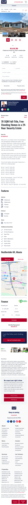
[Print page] (16, 40)
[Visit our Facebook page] (8, 421)
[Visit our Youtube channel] (20, 421)
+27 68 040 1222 (18, 2)
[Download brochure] (20, 40)
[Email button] (5, 109)
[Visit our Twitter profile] (11, 421)
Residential (6, 9)
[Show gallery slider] (8, 40)
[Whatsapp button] (8, 109)
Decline (15, 501)
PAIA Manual (14, 399)
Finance (14, 5)
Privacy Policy (22, 90)
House (9, 11)
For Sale (10, 9)
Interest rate (3, 311)
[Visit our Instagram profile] (17, 421)
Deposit (16, 305)
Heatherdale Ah (4, 11)
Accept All (23, 501)
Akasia (14, 9)
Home (2, 9)
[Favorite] (23, 10)
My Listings (24, 110)
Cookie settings (6, 501)
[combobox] (14, 45)
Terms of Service (6, 93)
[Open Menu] (26, 2)
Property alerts (21, 85)
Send (24, 97)
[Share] (26, 10)
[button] (1, 23)
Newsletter (7, 85)
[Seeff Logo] (4, 2)
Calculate (14, 320)
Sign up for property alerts (14, 340)
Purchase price (4, 305)
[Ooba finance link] (23, 301)
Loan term (16, 311)
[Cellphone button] (2, 109)
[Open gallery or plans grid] (12, 40)
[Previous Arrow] (1, 5)
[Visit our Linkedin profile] (14, 421)
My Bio (25, 108)
